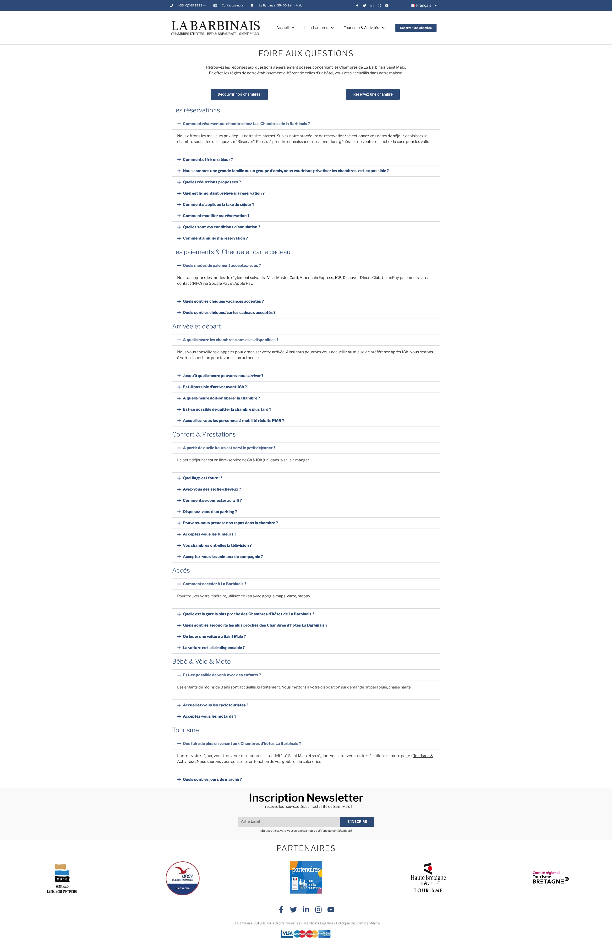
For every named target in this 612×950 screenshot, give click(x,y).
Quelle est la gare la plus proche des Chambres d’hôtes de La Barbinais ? (248, 614)
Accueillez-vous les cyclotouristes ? (216, 705)
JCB (337, 277)
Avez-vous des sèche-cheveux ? (212, 489)
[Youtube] (386, 5)
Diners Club (370, 277)
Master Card (287, 277)
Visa (271, 277)
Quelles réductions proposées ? (212, 182)
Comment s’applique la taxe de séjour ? (218, 204)
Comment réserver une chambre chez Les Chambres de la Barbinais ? (246, 123)
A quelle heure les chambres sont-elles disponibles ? (231, 340)
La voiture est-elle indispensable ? (214, 647)
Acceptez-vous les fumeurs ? (209, 534)
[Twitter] (364, 5)
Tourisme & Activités (361, 28)
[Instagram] (379, 5)
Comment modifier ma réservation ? (216, 215)
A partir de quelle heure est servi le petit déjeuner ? (229, 448)
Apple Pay (243, 283)
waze (291, 596)
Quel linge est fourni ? (202, 478)
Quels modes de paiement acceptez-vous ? (222, 265)
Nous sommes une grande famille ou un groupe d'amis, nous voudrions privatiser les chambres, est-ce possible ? (286, 171)
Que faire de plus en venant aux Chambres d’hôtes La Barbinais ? (242, 743)
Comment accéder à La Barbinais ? (214, 584)
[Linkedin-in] (372, 5)
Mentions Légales (318, 923)
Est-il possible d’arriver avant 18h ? (215, 387)
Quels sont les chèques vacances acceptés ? (223, 301)
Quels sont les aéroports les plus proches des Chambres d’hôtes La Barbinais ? (255, 625)
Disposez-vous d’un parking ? (210, 511)
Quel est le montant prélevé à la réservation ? (224, 193)
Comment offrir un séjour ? (208, 159)
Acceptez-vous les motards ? (209, 716)
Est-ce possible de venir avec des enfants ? (222, 675)
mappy (304, 596)
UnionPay (390, 277)
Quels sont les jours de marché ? (212, 779)
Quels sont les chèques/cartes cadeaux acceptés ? (229, 312)
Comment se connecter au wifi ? (212, 500)
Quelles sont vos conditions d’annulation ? (221, 227)
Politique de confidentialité (358, 923)
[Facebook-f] (357, 5)
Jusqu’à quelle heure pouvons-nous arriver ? (223, 375)
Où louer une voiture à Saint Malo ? (214, 636)
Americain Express (316, 277)
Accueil (282, 28)
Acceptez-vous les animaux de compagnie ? (223, 556)
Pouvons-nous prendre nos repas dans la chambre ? (230, 523)
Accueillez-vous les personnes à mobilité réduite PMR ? (233, 420)
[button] (306, 123)
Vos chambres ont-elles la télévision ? (217, 545)
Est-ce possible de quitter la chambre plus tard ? (227, 409)
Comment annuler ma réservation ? (215, 238)
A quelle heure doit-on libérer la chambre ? (221, 398)
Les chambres (316, 28)
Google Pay (219, 283)
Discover (351, 277)
